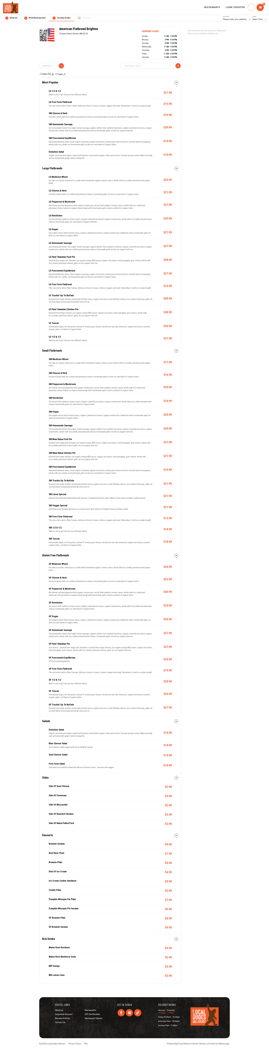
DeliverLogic (223, 1044)
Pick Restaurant (35, 18)
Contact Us (60, 1022)
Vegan (60, 74)
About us (59, 1010)
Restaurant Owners (93, 1018)
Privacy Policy (75, 1044)
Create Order (62, 18)
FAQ (85, 1044)
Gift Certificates (92, 1014)
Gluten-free (46, 74)
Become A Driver (62, 1018)
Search (12, 18)
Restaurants (90, 1010)
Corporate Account (64, 1014)
